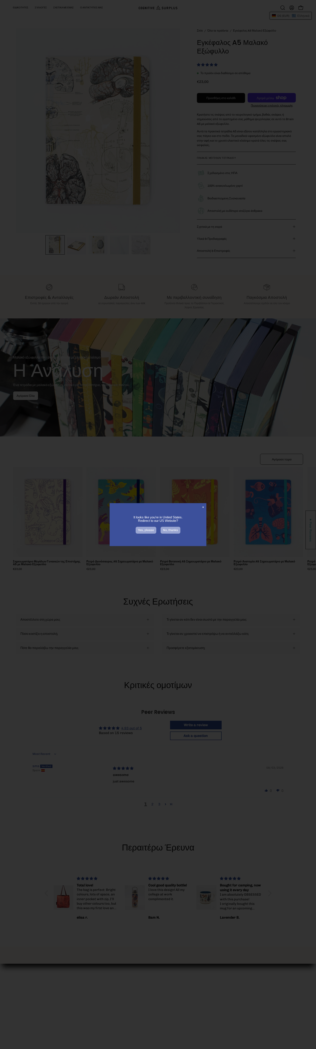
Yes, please (146, 530)
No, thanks (170, 530)
